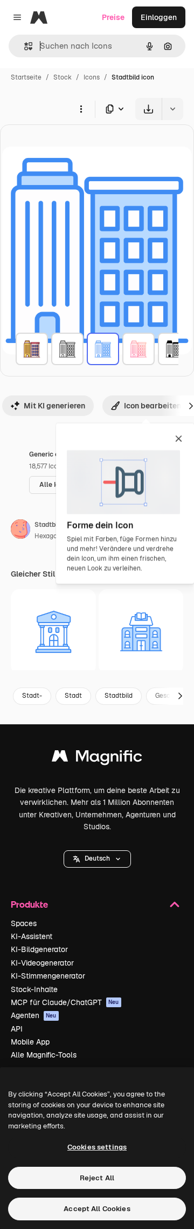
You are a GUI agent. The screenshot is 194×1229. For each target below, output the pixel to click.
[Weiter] (180, 696)
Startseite (26, 77)
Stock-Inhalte (34, 989)
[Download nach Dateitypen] (115, 109)
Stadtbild (119, 695)
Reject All (97, 1177)
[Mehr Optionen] (81, 109)
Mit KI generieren (54, 406)
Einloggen (159, 17)
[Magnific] (97, 758)
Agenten (34, 1015)
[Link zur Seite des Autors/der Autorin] (20, 530)
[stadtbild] (32, 349)
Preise (113, 17)
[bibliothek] (141, 632)
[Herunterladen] (148, 109)
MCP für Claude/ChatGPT (65, 1002)
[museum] (53, 632)
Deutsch (97, 858)
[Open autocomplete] (24, 46)
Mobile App (30, 1042)
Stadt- (32, 695)
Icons (92, 77)
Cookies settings (97, 1147)
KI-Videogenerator (42, 963)
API (17, 1029)
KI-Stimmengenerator (48, 976)
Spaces (24, 923)
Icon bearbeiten (152, 406)
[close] (178, 439)
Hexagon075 (53, 536)
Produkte (29, 904)
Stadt (73, 695)
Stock (62, 77)
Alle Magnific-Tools (44, 1055)
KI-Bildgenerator (39, 949)
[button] (97, 859)
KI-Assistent (31, 936)
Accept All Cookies (97, 1208)
